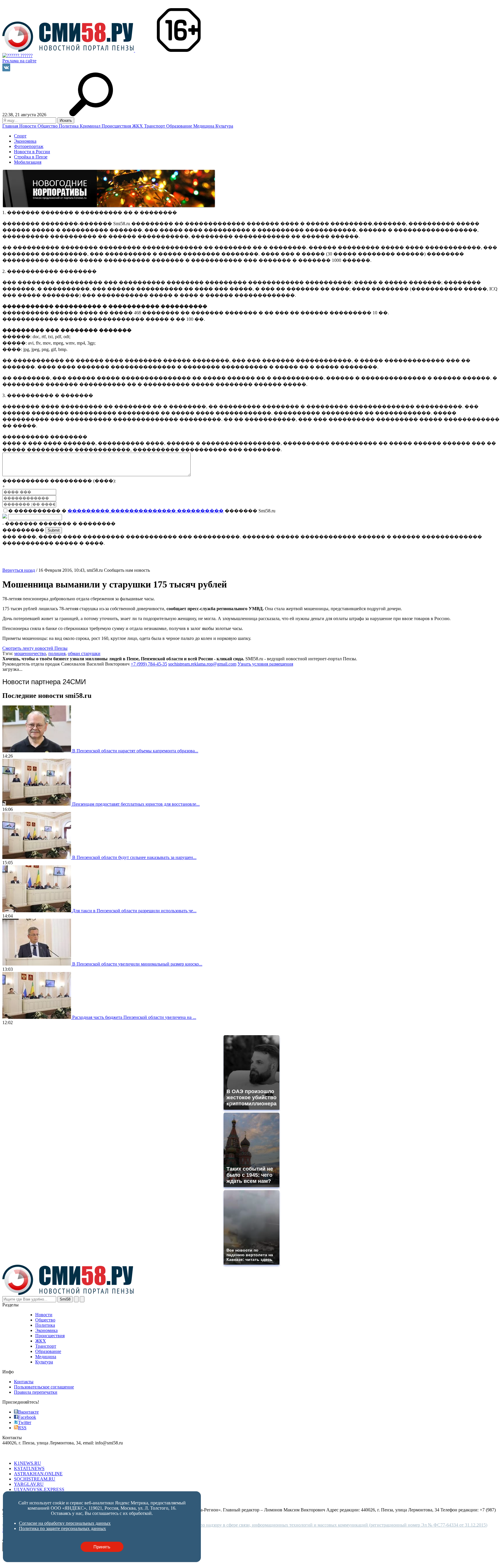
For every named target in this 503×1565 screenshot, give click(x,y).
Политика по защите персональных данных (62, 1528)
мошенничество (30, 653)
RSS (22, 1427)
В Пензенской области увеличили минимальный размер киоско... (137, 963)
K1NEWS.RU (27, 1463)
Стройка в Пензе (30, 156)
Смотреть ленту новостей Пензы (35, 648)
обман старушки (84, 653)
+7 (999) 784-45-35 (149, 663)
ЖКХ (138, 125)
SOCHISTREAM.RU (34, 1478)
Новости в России (32, 151)
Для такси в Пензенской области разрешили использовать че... (134, 910)
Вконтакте (28, 1411)
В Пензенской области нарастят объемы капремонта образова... (135, 750)
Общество (48, 125)
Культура (224, 125)
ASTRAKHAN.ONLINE (38, 1473)
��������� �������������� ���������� (146, 510)
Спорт (20, 135)
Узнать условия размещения (265, 663)
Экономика (25, 141)
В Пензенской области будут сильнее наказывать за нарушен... (134, 857)
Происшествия (117, 125)
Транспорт (155, 125)
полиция (56, 653)
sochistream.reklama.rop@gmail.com (202, 663)
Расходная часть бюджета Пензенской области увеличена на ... (134, 1017)
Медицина (204, 125)
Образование (179, 125)
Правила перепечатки (35, 1392)
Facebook (27, 1417)
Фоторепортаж (28, 146)
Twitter (24, 1422)
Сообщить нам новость (127, 570)
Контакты (23, 1381)
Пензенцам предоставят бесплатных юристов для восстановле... (136, 804)
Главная (10, 125)
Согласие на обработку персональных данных (65, 1523)
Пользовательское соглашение (44, 1386)
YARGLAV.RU (29, 1484)
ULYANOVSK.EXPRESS (39, 1489)
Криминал (91, 125)
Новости (28, 125)
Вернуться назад (18, 570)
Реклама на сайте (19, 60)
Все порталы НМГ (20, 1453)
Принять (101, 1546)
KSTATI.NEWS (29, 1468)
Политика (69, 125)
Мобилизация (27, 162)
